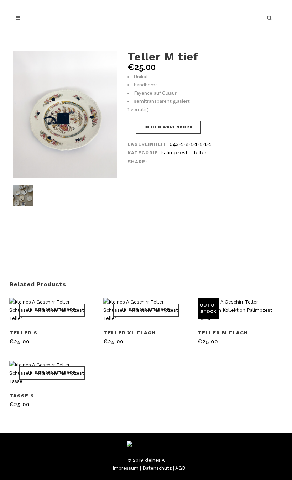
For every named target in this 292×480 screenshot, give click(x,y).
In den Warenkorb (168, 127)
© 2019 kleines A (146, 460)
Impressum (126, 468)
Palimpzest (174, 152)
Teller (200, 152)
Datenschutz (157, 468)
